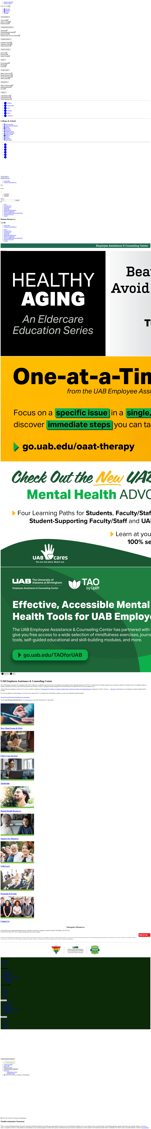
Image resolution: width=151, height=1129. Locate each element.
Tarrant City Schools (74, 689)
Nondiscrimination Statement (7, 1059)
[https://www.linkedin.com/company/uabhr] (4, 965)
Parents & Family (5, 49)
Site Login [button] (6, 1070)
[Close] (9, 6)
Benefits (3, 65)
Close (2, 222)
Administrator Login (12, 1072)
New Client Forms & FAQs (11, 728)
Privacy (6, 1066)
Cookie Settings (9, 1062)
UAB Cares (5, 866)
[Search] (2, 185)
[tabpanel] (75, 199)
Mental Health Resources (11, 811)
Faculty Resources (6, 77)
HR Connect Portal (8, 971)
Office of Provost (6, 73)
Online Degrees (5, 46)
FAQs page (29, 700)
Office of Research (6, 85)
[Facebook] (5, 144)
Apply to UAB (5, 22)
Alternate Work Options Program (12, 977)
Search (2, 198)
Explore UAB (4, 176)
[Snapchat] (5, 154)
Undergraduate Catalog (7, 32)
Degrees (6, 989)
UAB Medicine (5, 96)
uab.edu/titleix (145, 1127)
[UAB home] (75, 175)
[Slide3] (6, 250)
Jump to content (8, 3)
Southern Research (86, 689)
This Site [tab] (6, 194)
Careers (6, 995)
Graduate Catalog (6, 44)
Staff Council (4, 78)
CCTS (3, 89)
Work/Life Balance (8, 980)
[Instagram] (5, 149)
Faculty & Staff (4, 70)
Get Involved (4, 63)
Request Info (4, 23)
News (5, 992)
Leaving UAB (7, 981)
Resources (3, 54)
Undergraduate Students (7, 27)
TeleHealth (5, 783)
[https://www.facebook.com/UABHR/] (4, 963)
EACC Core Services (9, 756)
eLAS (5, 976)
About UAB (3, 1017)
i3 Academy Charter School (62, 689)
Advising (3, 30)
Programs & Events (9, 894)
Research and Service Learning (9, 35)
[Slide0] (1, 250)
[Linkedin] (5, 157)
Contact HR (7, 181)
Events (3, 66)
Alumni (3, 59)
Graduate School (5, 42)
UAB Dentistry (5, 97)
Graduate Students (5, 39)
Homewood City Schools (48, 689)
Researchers (4, 82)
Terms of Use (8, 1067)
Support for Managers (10, 839)
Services (3, 53)
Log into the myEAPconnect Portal (15, 697)
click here (112, 689)
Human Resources (6, 75)
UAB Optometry (5, 99)
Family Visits (4, 56)
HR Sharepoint (7, 974)
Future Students (5, 16)
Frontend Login (11, 1073)
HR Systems (7, 973)
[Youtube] (5, 152)
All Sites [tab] (6, 196)
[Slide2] (4, 250)
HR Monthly (7, 978)
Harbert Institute (5, 87)
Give (5, 991)
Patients (3, 92)
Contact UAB (8, 1064)
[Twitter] (5, 147)
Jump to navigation (8, 2)
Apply (5, 988)
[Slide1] (2, 250)
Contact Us (5, 921)
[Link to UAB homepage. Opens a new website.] (14, 1033)
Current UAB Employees (10, 182)
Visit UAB (4, 20)
